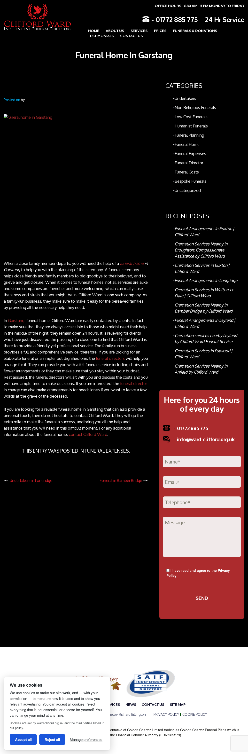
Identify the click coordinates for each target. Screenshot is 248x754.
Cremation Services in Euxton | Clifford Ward (202, 268)
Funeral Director (189, 163)
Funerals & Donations (195, 30)
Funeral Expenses (107, 451)
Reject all (52, 739)
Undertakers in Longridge (31, 480)
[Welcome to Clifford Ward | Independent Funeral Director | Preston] (34, 17)
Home (93, 30)
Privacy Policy (166, 714)
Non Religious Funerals (195, 107)
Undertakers (185, 98)
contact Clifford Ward (88, 434)
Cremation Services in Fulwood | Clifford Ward (203, 354)
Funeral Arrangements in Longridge (206, 280)
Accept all (23, 739)
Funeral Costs (187, 172)
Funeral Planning (189, 135)
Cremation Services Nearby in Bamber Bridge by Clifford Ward (203, 308)
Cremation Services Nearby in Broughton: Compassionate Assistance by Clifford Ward (201, 250)
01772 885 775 (177, 19)
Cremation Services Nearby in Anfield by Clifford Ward (201, 369)
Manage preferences (86, 739)
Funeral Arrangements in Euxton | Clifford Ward (204, 232)
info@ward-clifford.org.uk (204, 439)
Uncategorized (188, 190)
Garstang (16, 320)
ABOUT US (115, 30)
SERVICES (111, 704)
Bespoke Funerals (190, 181)
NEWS (130, 704)
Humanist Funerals (191, 126)
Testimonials (101, 35)
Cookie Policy (194, 714)
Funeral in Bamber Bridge (121, 480)
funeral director (133, 383)
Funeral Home (187, 144)
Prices (160, 30)
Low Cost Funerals (191, 117)
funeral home (132, 263)
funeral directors (110, 358)
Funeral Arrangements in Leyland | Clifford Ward (205, 323)
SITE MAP (178, 704)
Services (139, 30)
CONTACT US (131, 35)
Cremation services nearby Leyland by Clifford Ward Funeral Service (206, 338)
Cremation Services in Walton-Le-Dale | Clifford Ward (205, 293)
